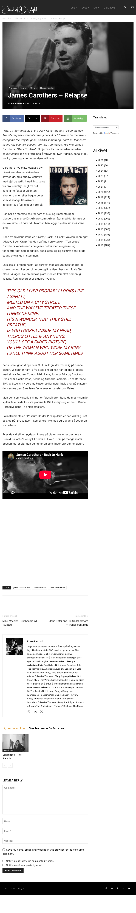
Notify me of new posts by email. (24, 865)
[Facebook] (106, 888)
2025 (103, 165)
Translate (114, 133)
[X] (43, 712)
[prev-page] (4, 765)
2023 (103, 176)
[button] (125, 8)
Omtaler (33, 88)
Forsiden (6, 18)
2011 (104, 239)
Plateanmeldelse (46, 88)
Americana (8, 750)
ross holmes (40, 587)
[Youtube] (129, 888)
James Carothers (21, 587)
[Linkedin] (36, 712)
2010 (104, 245)
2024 (103, 170)
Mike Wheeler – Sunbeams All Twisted (19, 622)
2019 (104, 197)
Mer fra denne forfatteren (46, 728)
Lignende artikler (13, 728)
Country (33, 18)
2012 (104, 234)
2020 (104, 192)
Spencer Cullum (57, 587)
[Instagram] (30, 712)
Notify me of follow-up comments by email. (30, 860)
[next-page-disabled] (10, 765)
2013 (104, 229)
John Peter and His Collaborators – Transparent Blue (68, 622)
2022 (103, 181)
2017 (104, 208)
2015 (104, 218)
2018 (104, 202)
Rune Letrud (17, 103)
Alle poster (20, 18)
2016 (104, 213)
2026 (103, 160)
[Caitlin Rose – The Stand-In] (15, 743)
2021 (103, 186)
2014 (104, 224)
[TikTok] (117, 888)
